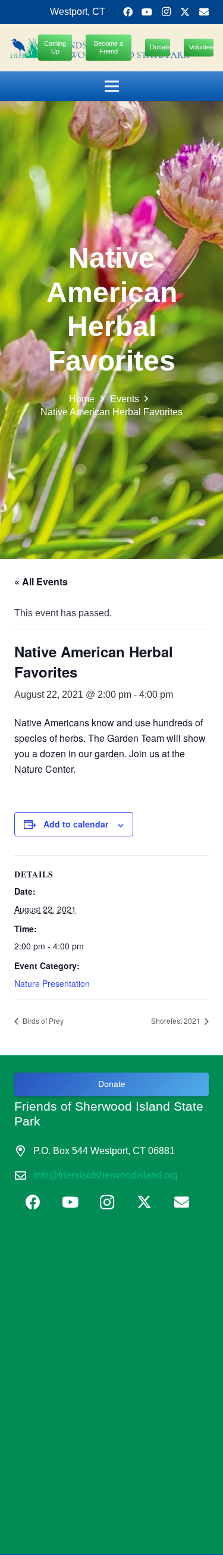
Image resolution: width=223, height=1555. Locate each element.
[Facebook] (127, 11)
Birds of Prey (42, 1020)
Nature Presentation (52, 983)
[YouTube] (146, 11)
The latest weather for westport (103, 1365)
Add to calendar (75, 824)
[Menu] (112, 86)
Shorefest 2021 (176, 1020)
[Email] (203, 11)
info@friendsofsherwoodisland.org (105, 1175)
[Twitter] (184, 11)
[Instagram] (165, 11)
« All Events (41, 581)
